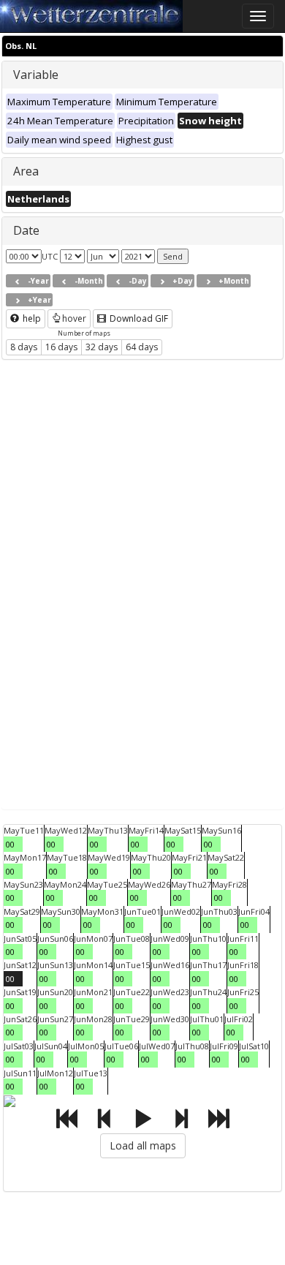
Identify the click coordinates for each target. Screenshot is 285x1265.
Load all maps (143, 1145)
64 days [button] (142, 347)
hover (74, 318)
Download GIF (137, 318)
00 (10, 844)
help (30, 318)
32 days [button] (102, 347)
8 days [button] (23, 347)
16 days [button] (61, 347)
